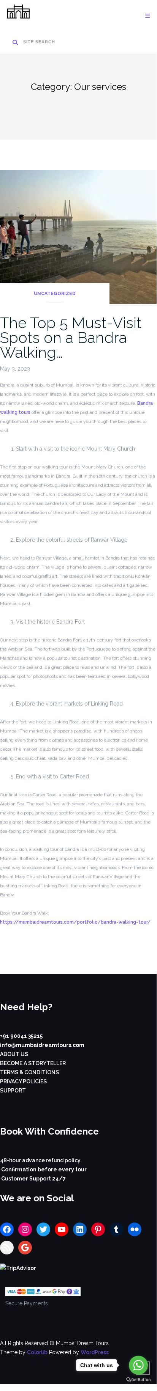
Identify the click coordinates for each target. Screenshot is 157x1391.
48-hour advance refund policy (40, 1160)
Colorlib (37, 1352)
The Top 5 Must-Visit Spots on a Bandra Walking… (70, 337)
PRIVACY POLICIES (23, 1081)
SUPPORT (13, 1091)
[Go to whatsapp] (138, 1365)
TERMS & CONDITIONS (29, 1072)
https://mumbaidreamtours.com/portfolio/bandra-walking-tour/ (75, 922)
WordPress (95, 1352)
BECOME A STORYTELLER (33, 1063)
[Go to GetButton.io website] (138, 1379)
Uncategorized (55, 293)
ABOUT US (14, 1054)
